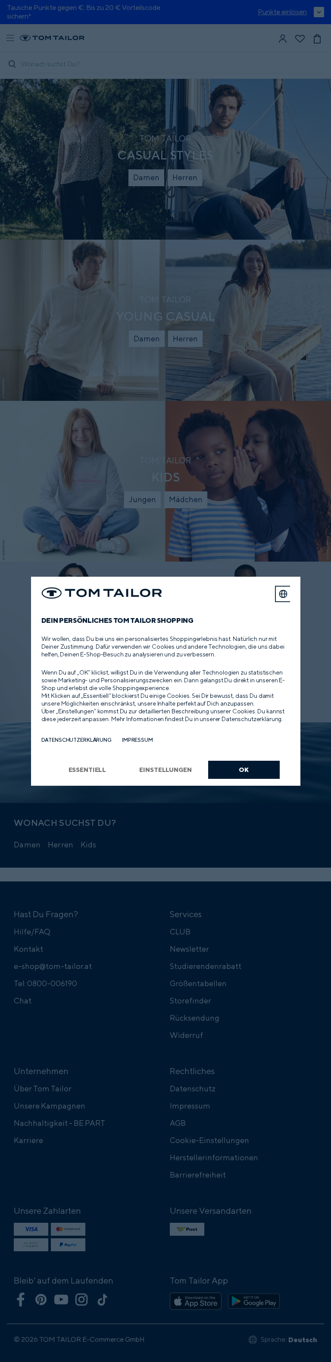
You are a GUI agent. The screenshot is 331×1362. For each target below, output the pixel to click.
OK (244, 769)
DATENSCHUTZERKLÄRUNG (76, 740)
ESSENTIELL (87, 769)
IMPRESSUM (137, 740)
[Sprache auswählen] (283, 594)
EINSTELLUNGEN (165, 769)
